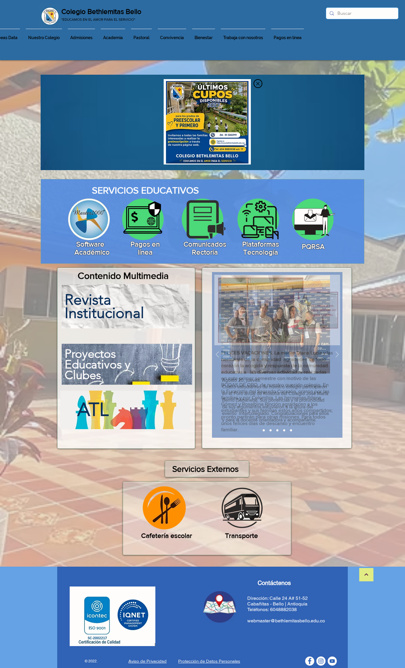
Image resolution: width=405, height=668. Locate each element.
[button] (257, 83)
